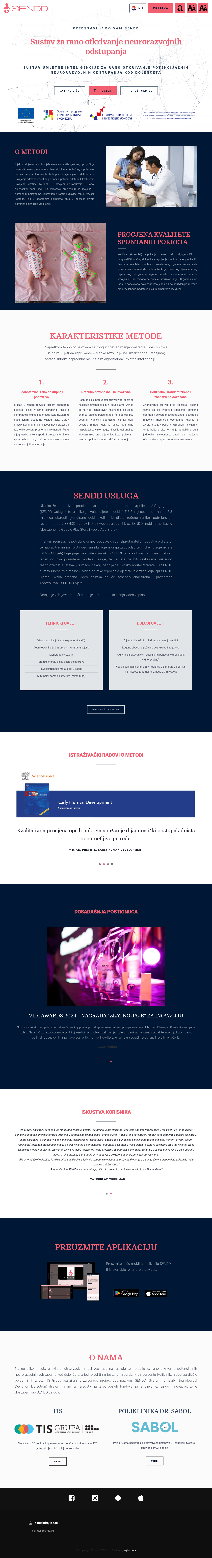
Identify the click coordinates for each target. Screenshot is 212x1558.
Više (57, 1433)
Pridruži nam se (139, 90)
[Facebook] (71, 1470)
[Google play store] (118, 1470)
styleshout (130, 1522)
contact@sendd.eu (43, 1502)
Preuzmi (104, 90)
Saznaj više (69, 90)
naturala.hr (106, 1141)
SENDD (7, 5)
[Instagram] (95, 1470)
